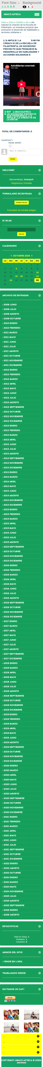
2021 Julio (10, 844)
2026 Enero (11, 910)
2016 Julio (10, 593)
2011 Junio (10, 341)
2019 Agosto (11, 742)
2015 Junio (10, 532)
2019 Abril (10, 728)
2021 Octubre (12, 854)
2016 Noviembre (13, 612)
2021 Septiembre (14, 849)
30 (27, 22)
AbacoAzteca (23, 111)
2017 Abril (10, 630)
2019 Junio (10, 737)
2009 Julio (10, 309)
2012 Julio (10, 397)
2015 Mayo (10, 528)
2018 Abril (10, 672)
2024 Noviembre (13, 891)
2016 (11, 22)
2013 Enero (10, 425)
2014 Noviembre (13, 500)
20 (21, 276)
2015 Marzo (11, 518)
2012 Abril (10, 383)
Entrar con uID (21, 202)
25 (11, 280)
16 (37, 272)
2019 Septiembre (14, 747)
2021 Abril (10, 830)
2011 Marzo (10, 332)
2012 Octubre (12, 411)
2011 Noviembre (13, 360)
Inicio (3, 22)
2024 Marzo (11, 882)
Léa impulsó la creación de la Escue (21, 118)
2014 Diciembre (13, 504)
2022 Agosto (11, 868)
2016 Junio (10, 588)
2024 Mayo (10, 886)
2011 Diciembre (13, 365)
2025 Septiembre (14, 905)
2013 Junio (10, 444)
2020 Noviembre (13, 807)
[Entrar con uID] (10, 146)
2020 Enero (11, 765)
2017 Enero (10, 621)
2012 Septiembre (14, 407)
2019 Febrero (12, 719)
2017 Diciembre (13, 658)
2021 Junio (10, 840)
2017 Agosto (11, 649)
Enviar (12, 159)
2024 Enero (11, 877)
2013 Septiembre (14, 458)
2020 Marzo (11, 770)
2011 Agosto (11, 351)
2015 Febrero (12, 514)
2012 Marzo (11, 379)
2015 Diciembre (13, 560)
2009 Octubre (12, 318)
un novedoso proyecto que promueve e (21, 115)
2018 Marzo (11, 667)
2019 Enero (10, 714)
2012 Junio (10, 393)
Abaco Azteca (12, 14)
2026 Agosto (11, 914)
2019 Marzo (11, 723)
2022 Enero (11, 863)
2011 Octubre (12, 355)
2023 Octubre (12, 872)
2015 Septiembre (14, 546)
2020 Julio (10, 789)
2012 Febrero (12, 374)
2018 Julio (10, 686)
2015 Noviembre (13, 556)
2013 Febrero (12, 430)
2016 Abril (10, 579)
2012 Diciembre (13, 421)
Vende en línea (13, 961)
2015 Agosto (11, 542)
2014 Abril (10, 481)
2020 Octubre (12, 803)
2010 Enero (10, 323)
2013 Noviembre (13, 463)
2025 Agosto (11, 900)
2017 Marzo (10, 626)
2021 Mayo (10, 835)
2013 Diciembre (13, 467)
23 (37, 276)
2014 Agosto (11, 495)
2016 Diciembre (13, 616)
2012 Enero (10, 369)
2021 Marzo (11, 826)
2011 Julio (10, 346)
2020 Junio (10, 784)
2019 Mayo (10, 733)
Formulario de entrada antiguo (21, 210)
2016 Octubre (12, 607)
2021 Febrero (12, 821)
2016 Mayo (10, 584)
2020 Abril (10, 775)
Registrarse (16, 183)
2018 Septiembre (14, 695)
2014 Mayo (10, 486)
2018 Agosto (11, 691)
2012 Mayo (10, 388)
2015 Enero (10, 509)
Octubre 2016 (21, 255)
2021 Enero (10, 817)
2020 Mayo (10, 779)
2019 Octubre (12, 751)
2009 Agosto (11, 314)
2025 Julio (10, 896)
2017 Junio (10, 640)
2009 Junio (10, 304)
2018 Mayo (10, 677)
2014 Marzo (11, 477)
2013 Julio (10, 449)
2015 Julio (10, 537)
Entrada (28, 183)
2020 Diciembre (13, 812)
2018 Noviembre (13, 705)
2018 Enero (10, 663)
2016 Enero (10, 565)
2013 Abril (10, 439)
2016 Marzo (11, 574)
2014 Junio (10, 490)
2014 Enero (10, 472)
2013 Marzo (11, 435)
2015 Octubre (12, 551)
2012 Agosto (11, 402)
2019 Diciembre (13, 761)
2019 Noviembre (13, 756)
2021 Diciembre (13, 858)
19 (16, 276)
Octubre (20, 22)
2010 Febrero (12, 327)
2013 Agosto (11, 453)
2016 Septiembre (14, 602)
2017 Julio (10, 644)
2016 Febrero (12, 570)
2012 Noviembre (13, 416)
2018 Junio (10, 681)
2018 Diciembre (13, 709)
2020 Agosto (11, 793)
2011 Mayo (10, 337)
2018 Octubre (12, 700)
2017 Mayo (10, 635)
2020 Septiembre (14, 798)
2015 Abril (10, 523)
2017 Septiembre (14, 654)
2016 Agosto (11, 598)
